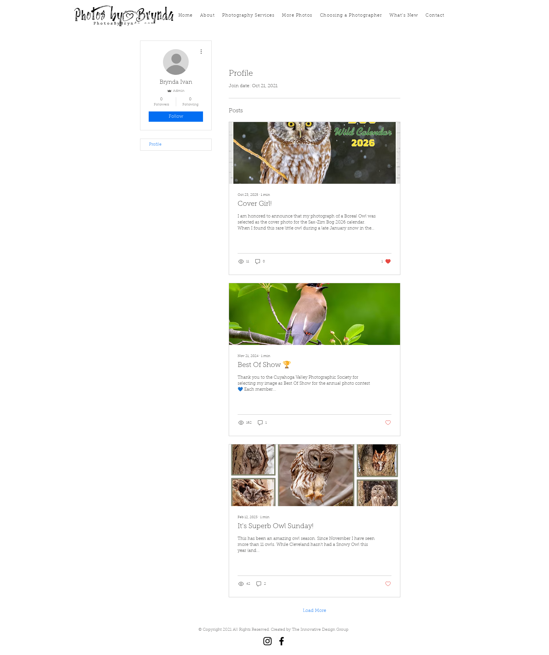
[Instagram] (267, 641)
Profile (155, 145)
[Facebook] (281, 641)
